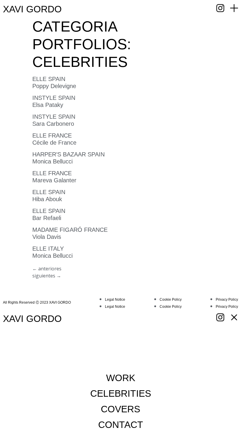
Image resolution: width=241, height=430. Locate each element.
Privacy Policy (227, 299)
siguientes (46, 275)
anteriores (46, 268)
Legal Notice (115, 299)
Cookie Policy (171, 299)
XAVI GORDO (32, 9)
